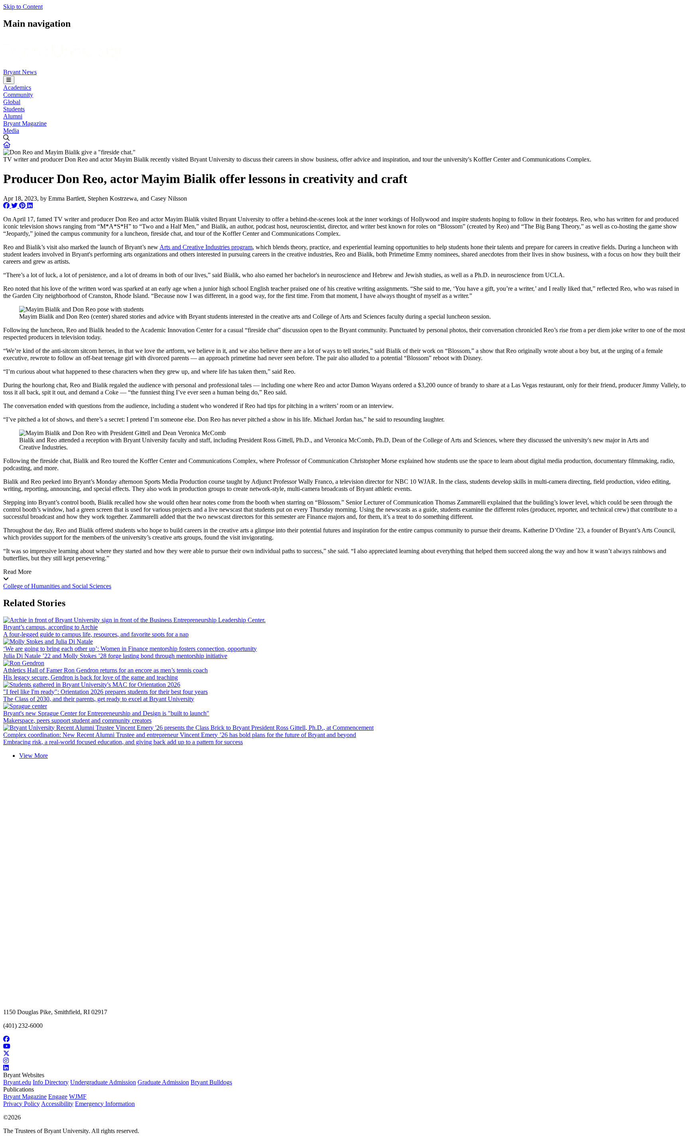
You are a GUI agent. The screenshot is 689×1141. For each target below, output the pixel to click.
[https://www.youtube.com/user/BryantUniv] (344, 1046)
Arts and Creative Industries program (205, 247)
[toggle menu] (8, 80)
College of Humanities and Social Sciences (57, 586)
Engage (57, 1096)
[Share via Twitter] (15, 205)
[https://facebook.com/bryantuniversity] (344, 1039)
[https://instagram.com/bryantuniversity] (344, 1060)
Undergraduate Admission (103, 1082)
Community (18, 94)
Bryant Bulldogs (211, 1082)
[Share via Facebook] (7, 205)
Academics (17, 87)
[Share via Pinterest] (23, 205)
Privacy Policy (21, 1103)
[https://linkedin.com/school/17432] (344, 1068)
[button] (6, 145)
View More (33, 755)
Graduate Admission (163, 1082)
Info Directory (51, 1082)
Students (14, 109)
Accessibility (57, 1103)
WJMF (78, 1096)
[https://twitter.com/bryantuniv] (344, 1053)
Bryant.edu (17, 1082)
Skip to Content (23, 6)
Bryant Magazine (25, 123)
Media (11, 130)
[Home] (62, 64)
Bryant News (20, 72)
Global (11, 102)
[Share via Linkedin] (30, 205)
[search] (344, 138)
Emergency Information (105, 1103)
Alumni (12, 116)
